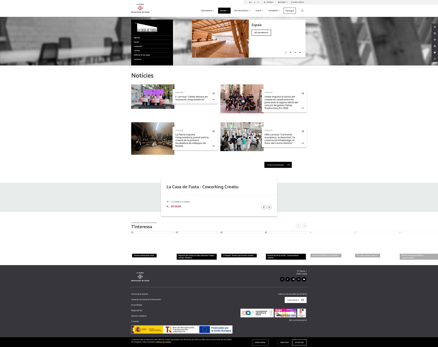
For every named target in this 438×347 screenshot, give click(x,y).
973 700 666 (176, 206)
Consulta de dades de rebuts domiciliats (61, 255)
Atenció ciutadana (138, 316)
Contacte (135, 321)
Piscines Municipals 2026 (144, 255)
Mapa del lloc (136, 310)
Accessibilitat (136, 305)
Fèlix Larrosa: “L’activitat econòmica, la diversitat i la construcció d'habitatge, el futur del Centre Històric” (280, 139)
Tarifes (137, 50)
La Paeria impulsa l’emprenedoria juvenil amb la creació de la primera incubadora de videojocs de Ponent (192, 140)
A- (258, 2)
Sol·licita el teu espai (142, 55)
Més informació (261, 32)
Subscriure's (293, 300)
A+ (250, 2)
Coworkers (138, 46)
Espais (136, 42)
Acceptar (299, 342)
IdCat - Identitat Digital (99, 255)
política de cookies (163, 342)
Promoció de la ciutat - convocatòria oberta (283, 256)
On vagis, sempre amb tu (367, 255)
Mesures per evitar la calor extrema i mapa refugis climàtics (196, 256)
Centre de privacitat (139, 294)
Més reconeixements (298, 320)
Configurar (260, 342)
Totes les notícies (275, 165)
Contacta (137, 59)
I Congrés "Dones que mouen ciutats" (238, 255)
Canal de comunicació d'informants (146, 299)
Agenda (137, 37)
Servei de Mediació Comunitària (325, 255)
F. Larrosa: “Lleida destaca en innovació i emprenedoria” (191, 98)
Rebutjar (284, 342)
